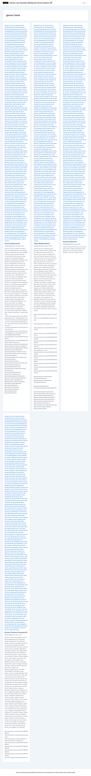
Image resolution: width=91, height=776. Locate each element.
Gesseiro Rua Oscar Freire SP (18, 83)
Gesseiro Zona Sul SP (17, 102)
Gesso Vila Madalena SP (18, 220)
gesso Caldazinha (19, 164)
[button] (86, 3)
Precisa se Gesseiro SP (14, 237)
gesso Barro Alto (14, 139)
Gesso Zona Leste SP (18, 224)
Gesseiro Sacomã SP (10, 85)
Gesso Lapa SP (23, 197)
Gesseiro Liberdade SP (10, 70)
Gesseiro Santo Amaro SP (11, 87)
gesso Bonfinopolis (12, 147)
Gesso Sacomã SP (17, 212)
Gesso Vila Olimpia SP (18, 222)
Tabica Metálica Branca (15, 239)
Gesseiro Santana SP (20, 85)
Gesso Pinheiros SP (15, 207)
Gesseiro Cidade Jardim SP (11, 59)
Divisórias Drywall (20, 27)
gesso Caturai (19, 177)
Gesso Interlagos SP (9, 194)
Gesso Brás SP (8, 149)
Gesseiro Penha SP (19, 76)
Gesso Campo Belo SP (18, 169)
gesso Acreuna (15, 106)
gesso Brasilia (15, 149)
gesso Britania (23, 151)
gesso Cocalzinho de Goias (16, 184)
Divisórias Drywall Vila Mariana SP (18, 33)
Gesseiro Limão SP (20, 70)
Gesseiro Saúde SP (22, 87)
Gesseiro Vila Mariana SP (17, 94)
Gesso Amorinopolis (10, 119)
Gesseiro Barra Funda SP (17, 49)
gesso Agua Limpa (16, 109)
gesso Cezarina (8, 180)
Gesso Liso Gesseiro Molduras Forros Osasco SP (31, 3)
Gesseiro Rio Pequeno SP (11, 81)
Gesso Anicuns (23, 121)
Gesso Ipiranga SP (19, 194)
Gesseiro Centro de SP (17, 57)
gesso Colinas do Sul (14, 186)
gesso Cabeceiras (14, 156)
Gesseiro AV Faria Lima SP (11, 48)
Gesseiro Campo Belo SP (17, 55)
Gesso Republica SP (16, 209)
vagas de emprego (72, 239)
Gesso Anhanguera (14, 121)
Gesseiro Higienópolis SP (11, 63)
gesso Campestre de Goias (17, 166)
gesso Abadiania (17, 104)
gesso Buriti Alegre (18, 152)
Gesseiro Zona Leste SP (17, 100)
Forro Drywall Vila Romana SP (12, 44)
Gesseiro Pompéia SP (10, 79)
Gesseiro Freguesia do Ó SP (19, 61)
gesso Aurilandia (14, 132)
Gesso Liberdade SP (9, 199)
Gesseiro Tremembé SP (12, 91)
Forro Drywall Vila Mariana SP (18, 42)
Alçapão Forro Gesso (10, 25)
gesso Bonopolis (22, 147)
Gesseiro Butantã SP (14, 53)
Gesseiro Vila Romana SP (16, 98)
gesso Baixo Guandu (16, 136)
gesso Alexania (16, 111)
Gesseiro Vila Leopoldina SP (13, 93)
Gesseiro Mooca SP (19, 72)
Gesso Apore (21, 124)
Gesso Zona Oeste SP (17, 225)
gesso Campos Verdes (17, 171)
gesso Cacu (13, 162)
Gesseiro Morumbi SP (10, 74)
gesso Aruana (14, 130)
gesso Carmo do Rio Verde (16, 173)
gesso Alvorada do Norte (19, 115)
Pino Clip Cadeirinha (19, 231)
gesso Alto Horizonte (15, 113)
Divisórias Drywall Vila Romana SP (13, 34)
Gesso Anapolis (19, 119)
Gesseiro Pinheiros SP (21, 78)
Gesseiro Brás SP (15, 51)
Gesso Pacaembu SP (19, 203)
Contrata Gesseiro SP (10, 27)
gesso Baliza (24, 136)
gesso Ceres (24, 179)
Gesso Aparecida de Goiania (11, 122)
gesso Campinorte (15, 167)
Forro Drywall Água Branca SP (18, 38)
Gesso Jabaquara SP (16, 195)
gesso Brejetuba (16, 151)
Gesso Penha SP (18, 205)
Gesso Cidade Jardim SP (10, 182)
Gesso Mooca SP (22, 201)
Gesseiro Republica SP (21, 79)
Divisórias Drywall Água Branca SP (13, 29)
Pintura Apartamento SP (10, 233)
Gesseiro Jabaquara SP (12, 66)
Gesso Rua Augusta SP (16, 210)
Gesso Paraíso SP (9, 205)
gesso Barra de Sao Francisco (12, 137)
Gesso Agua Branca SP (15, 107)
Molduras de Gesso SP (10, 229)
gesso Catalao (12, 177)
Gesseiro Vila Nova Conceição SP (13, 96)
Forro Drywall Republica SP (11, 40)
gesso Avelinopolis (13, 134)
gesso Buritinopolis (17, 154)
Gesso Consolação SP (14, 190)
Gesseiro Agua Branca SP (18, 46)
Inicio (84, 3)
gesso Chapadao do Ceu (19, 180)
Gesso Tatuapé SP (17, 216)
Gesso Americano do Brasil (20, 117)
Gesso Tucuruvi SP (16, 218)
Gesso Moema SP (13, 201)
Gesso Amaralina (9, 117)
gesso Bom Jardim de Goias (17, 143)
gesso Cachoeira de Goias (13, 158)
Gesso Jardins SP (15, 197)
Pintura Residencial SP (16, 235)
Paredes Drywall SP (9, 231)
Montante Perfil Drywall (22, 229)
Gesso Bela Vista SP (13, 141)
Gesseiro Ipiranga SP (11, 64)
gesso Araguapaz (18, 128)
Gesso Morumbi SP (9, 203)
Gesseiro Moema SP (9, 72)
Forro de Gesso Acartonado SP (16, 36)
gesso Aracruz (8, 126)
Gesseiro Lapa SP (21, 68)
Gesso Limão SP (19, 199)
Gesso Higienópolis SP (19, 192)
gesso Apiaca (14, 124)
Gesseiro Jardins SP (11, 68)
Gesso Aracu (15, 126)
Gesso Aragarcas (23, 126)
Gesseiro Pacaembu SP (21, 74)
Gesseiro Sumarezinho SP (11, 89)
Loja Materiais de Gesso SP (17, 227)
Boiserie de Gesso (19, 25)
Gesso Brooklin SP (9, 152)
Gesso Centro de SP (15, 179)
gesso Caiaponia (21, 162)
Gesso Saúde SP (17, 214)
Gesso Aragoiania (9, 128)
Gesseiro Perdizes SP (10, 78)
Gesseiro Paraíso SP (9, 76)
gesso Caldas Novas (9, 164)
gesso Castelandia (16, 175)
